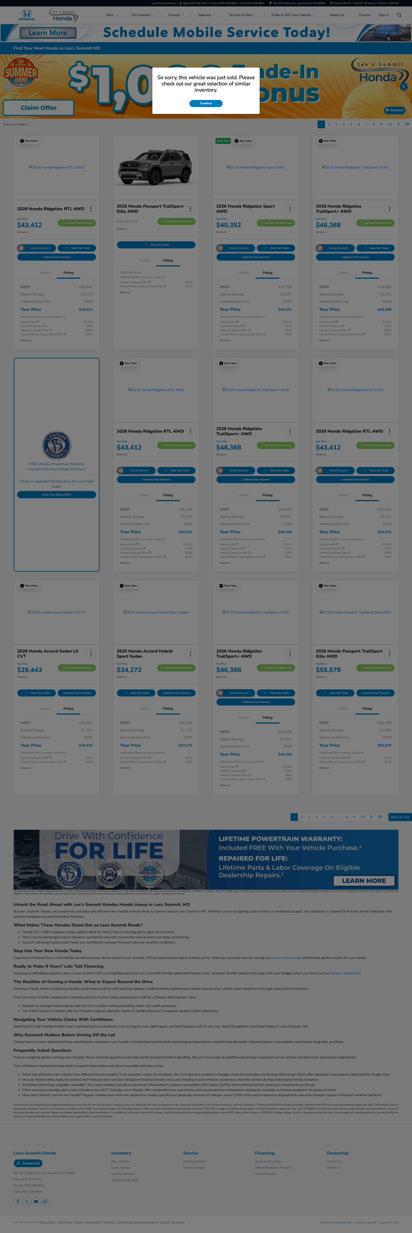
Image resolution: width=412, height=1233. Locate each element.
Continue (206, 103)
